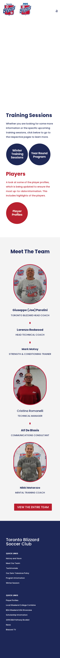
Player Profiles (12, 600)
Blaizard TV (11, 629)
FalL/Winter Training (23, 74)
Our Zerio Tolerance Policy (17, 573)
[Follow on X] (14, 642)
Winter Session (12, 583)
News (8, 625)
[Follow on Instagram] (8, 642)
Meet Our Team (13, 563)
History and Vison (14, 558)
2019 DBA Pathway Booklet (18, 620)
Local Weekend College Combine (21, 605)
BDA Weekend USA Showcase (19, 610)
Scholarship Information (17, 615)
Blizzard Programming (24, 83)
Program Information (15, 578)
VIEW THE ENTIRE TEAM (33, 507)
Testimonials (12, 568)
